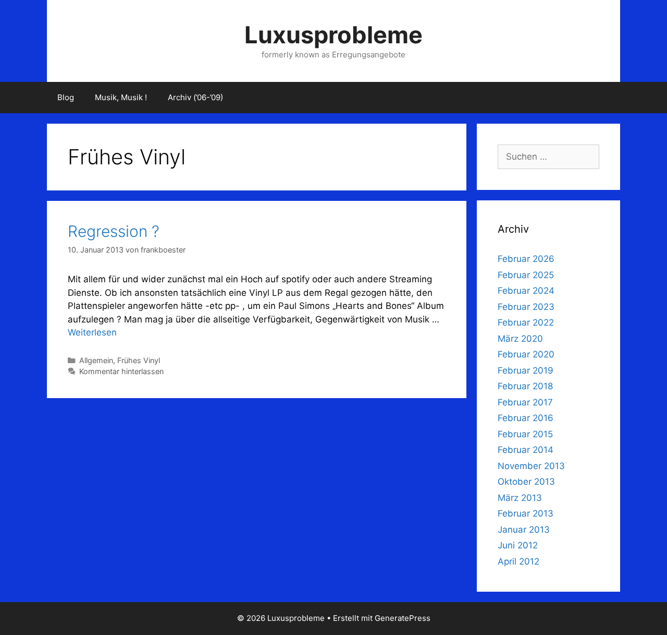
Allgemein (96, 360)
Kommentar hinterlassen (121, 371)
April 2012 (518, 561)
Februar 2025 (526, 275)
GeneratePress (402, 618)
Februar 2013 (525, 513)
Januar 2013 (524, 529)
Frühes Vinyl (138, 360)
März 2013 (520, 498)
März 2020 (520, 338)
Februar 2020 (526, 354)
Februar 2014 (525, 450)
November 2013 (531, 466)
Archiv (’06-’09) (195, 97)
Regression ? (113, 231)
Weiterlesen (92, 332)
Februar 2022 (526, 322)
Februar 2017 (525, 402)
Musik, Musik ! (121, 97)
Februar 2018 (525, 386)
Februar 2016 (525, 418)
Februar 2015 (525, 434)
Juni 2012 (518, 545)
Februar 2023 (526, 307)
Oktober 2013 (526, 481)
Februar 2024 (526, 290)
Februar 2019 (525, 370)
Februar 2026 (526, 259)
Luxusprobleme (333, 34)
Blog (65, 97)
